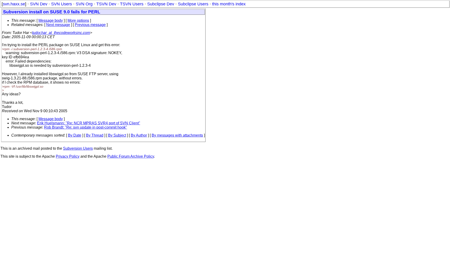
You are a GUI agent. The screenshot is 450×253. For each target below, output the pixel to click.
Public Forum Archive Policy (130, 156)
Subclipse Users (193, 4)
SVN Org (84, 4)
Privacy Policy (67, 156)
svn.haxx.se (14, 4)
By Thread (94, 135)
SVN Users (61, 4)
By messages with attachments (177, 135)
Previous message (90, 25)
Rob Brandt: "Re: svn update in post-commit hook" (85, 127)
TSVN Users (131, 4)
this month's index (229, 4)
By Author (139, 135)
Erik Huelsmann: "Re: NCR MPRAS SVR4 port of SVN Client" (88, 123)
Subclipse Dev (160, 4)
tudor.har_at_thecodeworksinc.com (61, 33)
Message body (50, 20)
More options (78, 20)
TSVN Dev (106, 4)
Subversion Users (78, 148)
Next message (58, 25)
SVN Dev (38, 4)
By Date (74, 135)
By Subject (117, 135)
